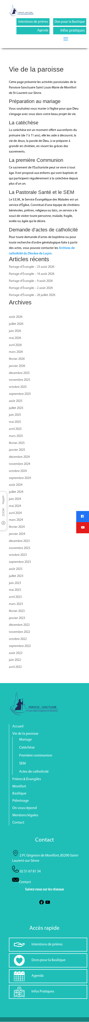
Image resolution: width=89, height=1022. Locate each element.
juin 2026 (15, 331)
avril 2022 (15, 667)
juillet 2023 (16, 576)
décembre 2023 (19, 541)
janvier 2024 (17, 534)
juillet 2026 (16, 324)
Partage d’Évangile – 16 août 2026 (31, 274)
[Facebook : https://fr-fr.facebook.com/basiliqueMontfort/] (41, 904)
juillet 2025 (16, 408)
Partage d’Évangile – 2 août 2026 (31, 288)
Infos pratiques (72, 31)
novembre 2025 (19, 380)
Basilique (19, 793)
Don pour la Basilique (70, 22)
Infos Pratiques (42, 991)
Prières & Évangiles (26, 779)
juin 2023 (15, 583)
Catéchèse (27, 747)
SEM (22, 763)
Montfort (19, 786)
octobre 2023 (18, 555)
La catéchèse (23, 122)
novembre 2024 (19, 464)
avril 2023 (15, 597)
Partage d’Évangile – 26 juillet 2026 (32, 295)
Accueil (18, 726)
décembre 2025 (19, 373)
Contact (18, 822)
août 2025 (15, 401)
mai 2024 (15, 506)
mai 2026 (15, 338)
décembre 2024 (19, 457)
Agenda (42, 30)
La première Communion (36, 160)
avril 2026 (15, 345)
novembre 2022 (19, 632)
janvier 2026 (17, 366)
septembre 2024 (20, 478)
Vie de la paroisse (25, 734)
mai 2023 (15, 590)
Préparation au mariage (34, 101)
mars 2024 (16, 520)
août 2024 (15, 485)
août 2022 (15, 653)
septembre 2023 (20, 562)
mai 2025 (15, 422)
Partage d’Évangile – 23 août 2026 (31, 267)
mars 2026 (16, 352)
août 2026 (15, 317)
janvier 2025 (17, 450)
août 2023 (15, 569)
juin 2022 (15, 660)
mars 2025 (16, 436)
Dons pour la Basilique (48, 960)
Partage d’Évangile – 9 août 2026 (31, 281)
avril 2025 (15, 429)
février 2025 (17, 443)
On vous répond (24, 808)
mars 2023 (16, 604)
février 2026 (17, 359)
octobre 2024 (18, 471)
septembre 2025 (20, 394)
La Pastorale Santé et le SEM (41, 192)
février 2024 (17, 527)
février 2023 (17, 611)
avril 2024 (15, 513)
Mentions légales (25, 815)
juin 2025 (15, 415)
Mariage (25, 739)
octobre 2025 (18, 387)
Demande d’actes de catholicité (43, 230)
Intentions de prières (33, 22)
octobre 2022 (18, 639)
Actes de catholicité (34, 772)
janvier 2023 (17, 618)
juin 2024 (15, 499)
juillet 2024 (16, 492)
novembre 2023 (19, 548)
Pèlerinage (20, 801)
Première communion (35, 755)
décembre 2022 (19, 625)
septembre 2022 (20, 646)
